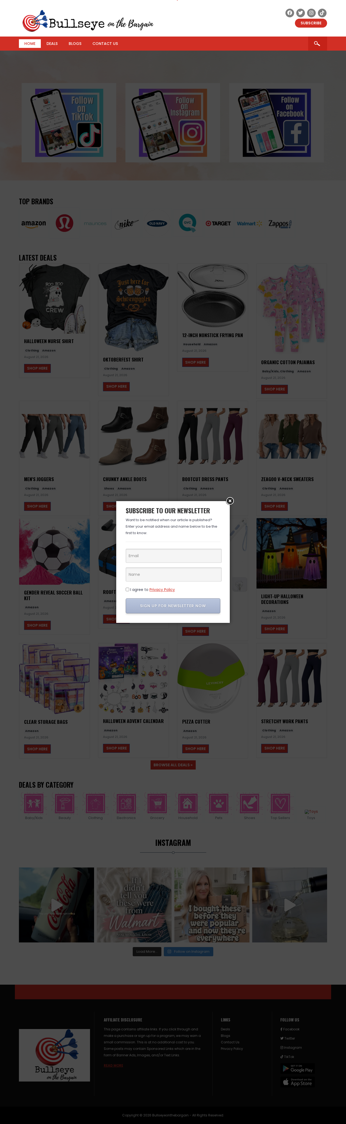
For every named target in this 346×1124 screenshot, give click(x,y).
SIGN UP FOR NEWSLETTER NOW (173, 606)
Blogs (75, 43)
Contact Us (105, 43)
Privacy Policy (162, 589)
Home (29, 43)
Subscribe (311, 23)
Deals (52, 43)
